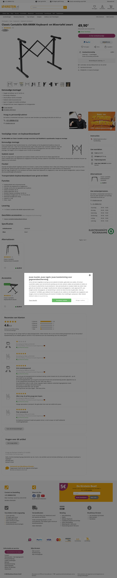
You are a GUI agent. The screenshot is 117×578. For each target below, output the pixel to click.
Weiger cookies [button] (80, 300)
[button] (33, 300)
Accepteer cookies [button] (61, 300)
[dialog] (58, 289)
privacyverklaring (43, 296)
